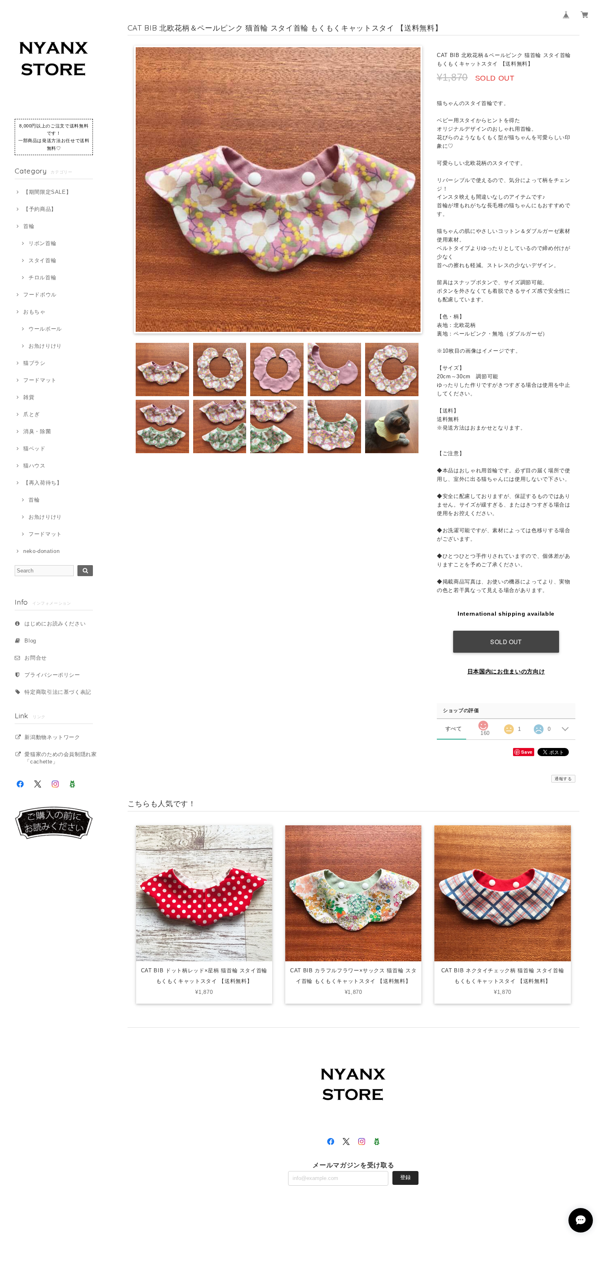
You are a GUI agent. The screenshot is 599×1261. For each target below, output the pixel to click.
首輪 (28, 226)
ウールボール (45, 329)
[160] (482, 723)
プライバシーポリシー (52, 675)
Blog (30, 641)
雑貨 (28, 397)
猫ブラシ (34, 363)
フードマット (40, 380)
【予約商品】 (40, 209)
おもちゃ (34, 312)
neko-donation (41, 551)
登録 (405, 1177)
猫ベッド (34, 448)
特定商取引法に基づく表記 (57, 692)
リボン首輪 (42, 243)
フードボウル (40, 295)
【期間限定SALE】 (47, 192)
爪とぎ (31, 414)
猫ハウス (34, 466)
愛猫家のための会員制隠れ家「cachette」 (60, 758)
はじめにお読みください (55, 624)
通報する (563, 778)
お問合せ (35, 658)
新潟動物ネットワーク (52, 737)
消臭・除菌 (37, 431)
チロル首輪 (42, 277)
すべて (453, 728)
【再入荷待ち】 (42, 483)
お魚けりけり (45, 346)
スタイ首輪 (42, 260)
